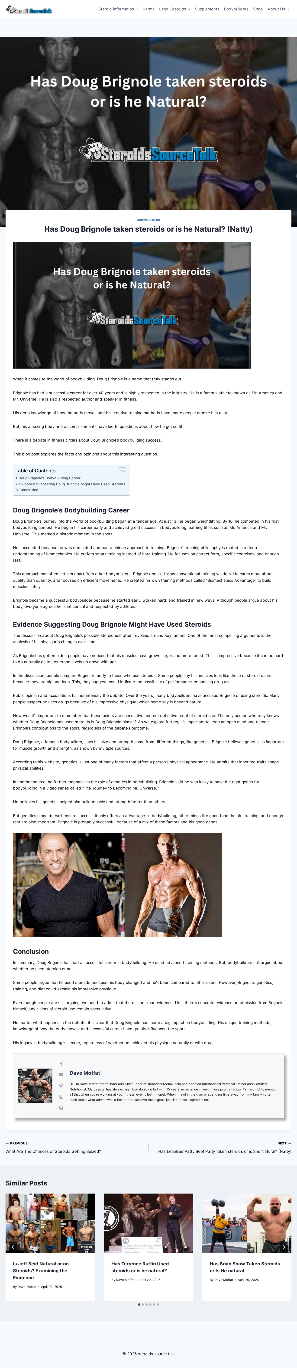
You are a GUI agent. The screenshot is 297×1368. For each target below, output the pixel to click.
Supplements (207, 9)
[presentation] (50, 1223)
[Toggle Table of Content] (120, 471)
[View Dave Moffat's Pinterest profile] (61, 1086)
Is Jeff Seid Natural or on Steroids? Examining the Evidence (41, 1270)
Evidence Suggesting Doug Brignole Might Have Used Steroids (72, 484)
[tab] (139, 1304)
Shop (258, 9)
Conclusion (28, 490)
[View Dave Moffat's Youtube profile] (61, 1075)
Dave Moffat (85, 1073)
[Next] (284, 1247)
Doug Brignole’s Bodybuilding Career (50, 478)
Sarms (149, 9)
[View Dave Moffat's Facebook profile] (61, 1064)
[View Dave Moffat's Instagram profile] (61, 1097)
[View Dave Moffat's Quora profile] (61, 1108)
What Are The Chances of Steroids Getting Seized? (53, 1147)
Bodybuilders (236, 9)
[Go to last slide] (13, 1247)
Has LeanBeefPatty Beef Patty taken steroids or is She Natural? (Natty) (224, 1147)
